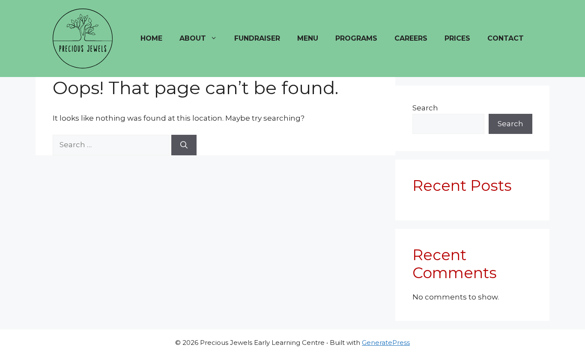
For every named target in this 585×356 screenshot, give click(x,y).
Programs (356, 38)
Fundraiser (257, 38)
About (192, 38)
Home (151, 38)
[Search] (184, 145)
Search (425, 108)
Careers (410, 38)
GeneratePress (386, 342)
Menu (307, 38)
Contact (505, 38)
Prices (457, 38)
